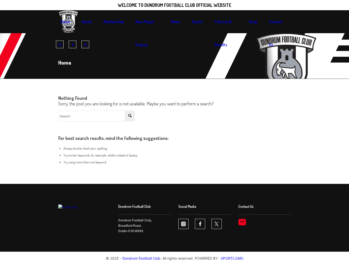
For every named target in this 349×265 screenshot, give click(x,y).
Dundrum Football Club (141, 258)
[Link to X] (85, 45)
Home (64, 62)
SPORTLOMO (232, 258)
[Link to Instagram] (59, 45)
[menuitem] (65, 21)
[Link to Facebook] (72, 45)
